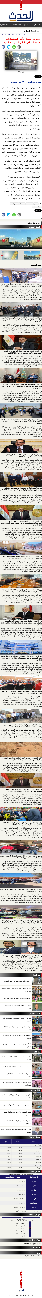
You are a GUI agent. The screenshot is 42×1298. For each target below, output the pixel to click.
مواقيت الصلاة (34, 1214)
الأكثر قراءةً (35, 1090)
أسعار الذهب (35, 1171)
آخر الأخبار (36, 975)
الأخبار (26, 24)
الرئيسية (33, 24)
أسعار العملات (34, 1137)
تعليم (35, 204)
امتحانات (21, 204)
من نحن (21, 1267)
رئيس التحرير (12, 1267)
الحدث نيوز (37, 1267)
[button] (3, 240)
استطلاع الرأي (34, 1240)
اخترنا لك (36, 1051)
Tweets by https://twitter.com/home (31, 1256)
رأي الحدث (6, 1263)
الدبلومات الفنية (36, 206)
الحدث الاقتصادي (16, 24)
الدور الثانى (13, 204)
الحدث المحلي (30, 31)
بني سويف (28, 204)
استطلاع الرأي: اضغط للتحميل (32, 1243)
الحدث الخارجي (17, 1263)
